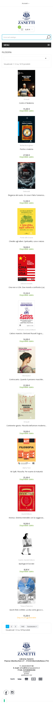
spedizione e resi (26, 675)
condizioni (26, 671)
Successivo (32, 626)
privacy (26, 673)
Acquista (28, 98)
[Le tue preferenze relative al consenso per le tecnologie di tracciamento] (4, 700)
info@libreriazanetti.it (30, 668)
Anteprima (20, 98)
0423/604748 (28, 666)
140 (22, 626)
